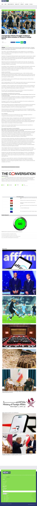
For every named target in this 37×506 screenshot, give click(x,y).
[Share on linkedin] (24, 42)
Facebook (7, 495)
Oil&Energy (30, 10)
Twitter (7, 496)
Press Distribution (11, 4)
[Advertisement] (15, 7)
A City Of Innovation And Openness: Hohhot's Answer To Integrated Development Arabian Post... (19, 348)
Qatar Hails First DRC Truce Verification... (10, 412)
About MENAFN (5, 485)
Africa (17, 10)
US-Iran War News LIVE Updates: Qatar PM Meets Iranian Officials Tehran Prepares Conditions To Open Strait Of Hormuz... (17, 454)
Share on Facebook (13, 42)
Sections (31, 4)
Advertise (4, 484)
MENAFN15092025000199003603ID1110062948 (11, 166)
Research (22, 4)
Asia (14, 10)
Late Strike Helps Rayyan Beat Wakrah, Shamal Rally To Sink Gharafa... (16, 323)
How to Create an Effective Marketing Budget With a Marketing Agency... (10, 237)
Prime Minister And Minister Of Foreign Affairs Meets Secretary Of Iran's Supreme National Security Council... (19, 392)
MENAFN (3, 47)
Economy (25, 10)
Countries (26, 4)
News (5, 4)
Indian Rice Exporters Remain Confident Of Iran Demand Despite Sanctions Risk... (19, 368)
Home (2, 4)
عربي (19, 2)
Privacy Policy (4, 482)
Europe (8, 10)
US (4, 10)
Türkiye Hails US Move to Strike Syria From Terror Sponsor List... (28, 200)
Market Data (17, 4)
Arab (11, 10)
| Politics (21, 10)
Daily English (5, 488)
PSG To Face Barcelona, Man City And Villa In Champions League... (28, 211)
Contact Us (4, 483)
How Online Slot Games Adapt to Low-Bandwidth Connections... (9, 233)
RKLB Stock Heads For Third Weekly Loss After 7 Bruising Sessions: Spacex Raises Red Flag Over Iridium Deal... (17, 433)
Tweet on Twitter (18, 42)
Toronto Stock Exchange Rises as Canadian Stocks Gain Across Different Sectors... (11, 236)
